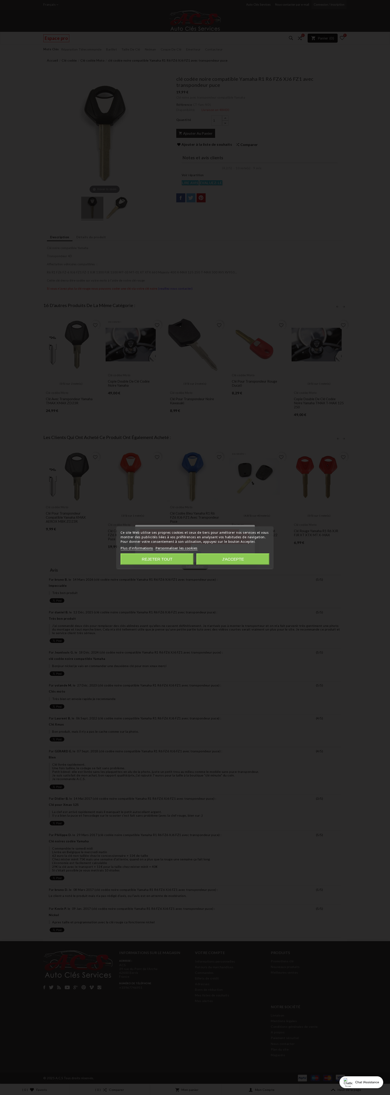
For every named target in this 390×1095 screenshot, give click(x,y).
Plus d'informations (137, 548)
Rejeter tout (157, 559)
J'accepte (233, 559)
